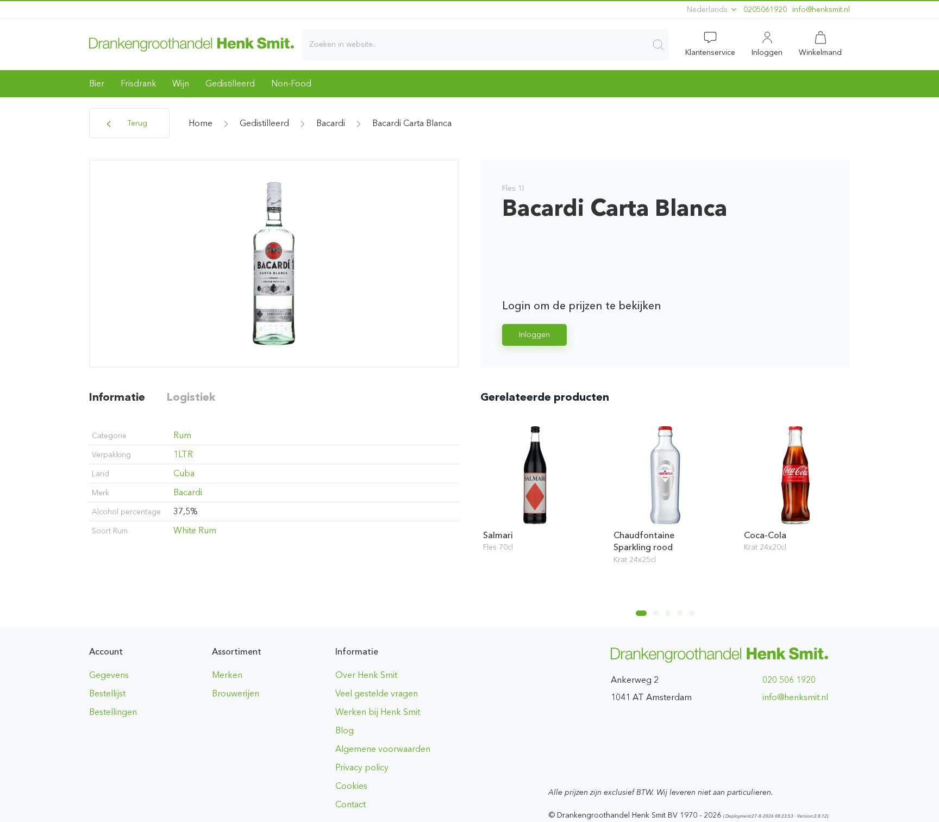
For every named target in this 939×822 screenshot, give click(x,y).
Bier (96, 83)
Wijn (180, 83)
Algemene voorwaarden (382, 749)
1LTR (183, 454)
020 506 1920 (789, 680)
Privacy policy (362, 767)
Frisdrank (138, 83)
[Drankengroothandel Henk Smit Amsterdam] (191, 44)
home (200, 123)
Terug (136, 123)
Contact (350, 804)
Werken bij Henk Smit (377, 712)
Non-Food (291, 83)
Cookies (351, 786)
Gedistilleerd (230, 83)
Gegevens (109, 675)
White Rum (194, 530)
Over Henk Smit (366, 675)
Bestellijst (107, 693)
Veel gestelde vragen (376, 693)
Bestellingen (113, 712)
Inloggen (534, 334)
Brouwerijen (235, 693)
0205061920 (765, 9)
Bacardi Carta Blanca (412, 123)
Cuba (184, 473)
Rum (182, 435)
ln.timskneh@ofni (821, 9)
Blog (344, 730)
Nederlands (708, 9)
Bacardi (330, 123)
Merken (227, 675)
